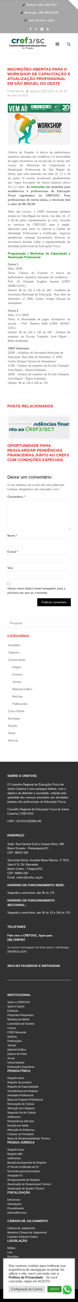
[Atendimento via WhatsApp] (67, 1290)
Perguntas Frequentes (20, 1015)
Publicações (20, 703)
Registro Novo (15, 1078)
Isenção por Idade (18, 1125)
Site (10, 568)
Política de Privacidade (26, 1277)
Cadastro (13, 652)
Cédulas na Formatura (20, 1134)
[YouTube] (36, 29)
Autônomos (14, 1116)
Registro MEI (15, 1154)
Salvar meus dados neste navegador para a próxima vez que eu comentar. (36, 590)
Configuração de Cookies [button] (27, 1289)
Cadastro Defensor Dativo (22, 1236)
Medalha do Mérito (18, 1019)
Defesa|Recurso (16, 1212)
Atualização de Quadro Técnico (25, 1188)
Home (11, 733)
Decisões (12, 1256)
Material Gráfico (16, 1049)
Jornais (16, 681)
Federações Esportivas (20, 1066)
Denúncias (13, 1199)
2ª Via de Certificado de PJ (23, 1167)
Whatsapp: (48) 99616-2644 (41, 12)
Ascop (11, 1058)
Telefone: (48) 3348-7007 (41, 4)
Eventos (17, 674)
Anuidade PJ (15, 1175)
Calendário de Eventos (20, 1023)
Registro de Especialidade (23, 1086)
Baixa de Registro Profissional (25, 1099)
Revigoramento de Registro (23, 1179)
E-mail (12, 551)
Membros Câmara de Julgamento (27, 1232)
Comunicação (16, 659)
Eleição (12, 725)
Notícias (17, 696)
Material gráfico (22, 689)
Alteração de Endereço (20, 1129)
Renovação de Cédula (20, 1104)
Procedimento (15, 1208)
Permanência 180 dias (20, 1121)
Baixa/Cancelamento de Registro (26, 1162)
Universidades (15, 1062)
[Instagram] (42, 29)
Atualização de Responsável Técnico (29, 1184)
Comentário (16, 496)
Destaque (14, 718)
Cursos (11, 1028)
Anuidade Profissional (20, 1095)
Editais (11, 1248)
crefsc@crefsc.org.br (41, 20)
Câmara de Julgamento (21, 1228)
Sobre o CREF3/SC (18, 1002)
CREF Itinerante (16, 1032)
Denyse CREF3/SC (42, 91)
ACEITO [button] (54, 1289)
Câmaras (12, 1010)
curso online (16, 711)
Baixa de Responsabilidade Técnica (28, 1138)
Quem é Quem (15, 1006)
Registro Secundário (19, 1082)
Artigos (16, 667)
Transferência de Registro (22, 1091)
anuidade (14, 645)
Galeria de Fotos (17, 1053)
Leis (9, 1252)
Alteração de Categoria (21, 1108)
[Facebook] (30, 29)
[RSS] (47, 29)
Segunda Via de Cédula (21, 1112)
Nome (12, 535)
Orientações (14, 1204)
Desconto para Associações (23, 1171)
